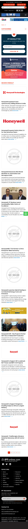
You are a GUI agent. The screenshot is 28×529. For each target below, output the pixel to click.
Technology (6, 484)
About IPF (5, 474)
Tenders (5, 482)
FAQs (4, 480)
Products (17, 474)
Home (2, 25)
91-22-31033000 (9, 2)
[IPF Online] (10, 14)
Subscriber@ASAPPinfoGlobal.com (10, 511)
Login (6, 10)
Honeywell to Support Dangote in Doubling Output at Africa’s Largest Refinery (12, 405)
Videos (4, 476)
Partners (17, 484)
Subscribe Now (8, 4)
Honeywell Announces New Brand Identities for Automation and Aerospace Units (12, 173)
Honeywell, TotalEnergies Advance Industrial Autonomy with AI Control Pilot (12, 438)
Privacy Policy (18, 482)
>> (19, 452)
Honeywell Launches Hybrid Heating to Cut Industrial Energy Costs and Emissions (13, 291)
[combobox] (5, 7)
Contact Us (18, 476)
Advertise (21, 4)
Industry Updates (19, 480)
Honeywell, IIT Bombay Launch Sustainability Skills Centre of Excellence (11, 204)
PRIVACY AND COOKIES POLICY (19, 501)
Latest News (6, 478)
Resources (18, 472)
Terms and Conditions (8, 486)
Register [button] (11, 10)
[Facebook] (17, 10)
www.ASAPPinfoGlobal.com (8, 513)
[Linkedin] (21, 10)
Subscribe (13, 51)
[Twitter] (19, 10)
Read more (15, 110)
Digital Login (18, 2)
